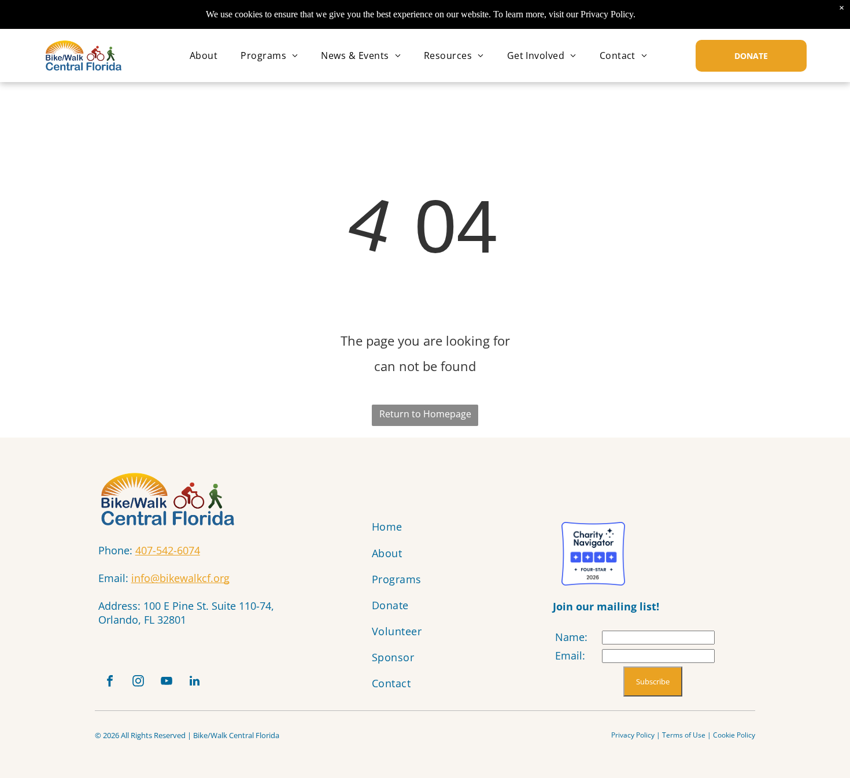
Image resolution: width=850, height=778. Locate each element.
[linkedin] (195, 682)
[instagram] (138, 682)
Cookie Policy (734, 735)
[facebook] (110, 682)
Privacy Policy (633, 735)
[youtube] (166, 682)
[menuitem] (203, 55)
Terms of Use (683, 735)
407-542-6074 (167, 550)
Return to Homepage (425, 413)
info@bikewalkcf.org (180, 578)
